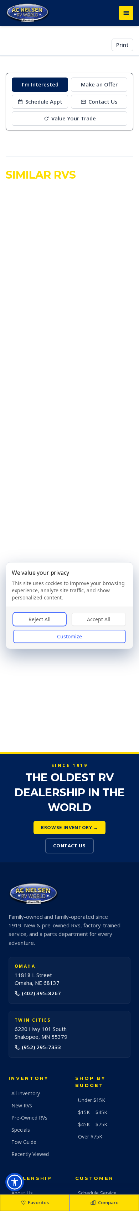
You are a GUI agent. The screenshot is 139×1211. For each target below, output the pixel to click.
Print (122, 44)
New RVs (21, 1105)
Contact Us (69, 845)
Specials (20, 1129)
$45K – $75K (92, 1124)
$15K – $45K (92, 1112)
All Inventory (25, 1093)
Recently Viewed (30, 1154)
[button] (14, 1182)
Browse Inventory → (69, 827)
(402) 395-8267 (41, 993)
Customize (69, 636)
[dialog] (69, 605)
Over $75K (90, 1136)
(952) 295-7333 (41, 1047)
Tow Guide (23, 1141)
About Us (22, 1193)
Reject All (40, 619)
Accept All (98, 619)
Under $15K (91, 1100)
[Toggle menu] (126, 13)
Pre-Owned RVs (29, 1117)
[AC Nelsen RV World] (28, 13)
